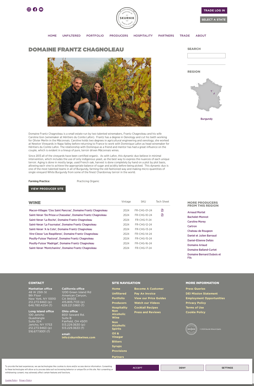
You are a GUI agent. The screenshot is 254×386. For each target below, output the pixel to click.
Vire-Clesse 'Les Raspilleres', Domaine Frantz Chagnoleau (63, 233)
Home (52, 35)
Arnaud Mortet (196, 212)
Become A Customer (149, 288)
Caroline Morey (196, 221)
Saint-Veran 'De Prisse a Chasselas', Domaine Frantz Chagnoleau (68, 215)
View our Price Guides (150, 298)
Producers (119, 35)
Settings (227, 367)
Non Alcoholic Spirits (118, 325)
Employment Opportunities (205, 298)
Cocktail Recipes (146, 307)
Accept (137, 367)
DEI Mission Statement (202, 293)
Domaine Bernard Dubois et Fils (204, 256)
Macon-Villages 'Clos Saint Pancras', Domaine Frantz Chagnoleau (68, 210)
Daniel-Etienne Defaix (200, 240)
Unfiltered (71, 35)
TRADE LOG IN (214, 10)
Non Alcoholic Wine (118, 314)
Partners (166, 35)
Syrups (117, 346)
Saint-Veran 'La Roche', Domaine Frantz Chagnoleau (60, 219)
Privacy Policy (25, 380)
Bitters (117, 341)
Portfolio (95, 35)
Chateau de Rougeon (200, 231)
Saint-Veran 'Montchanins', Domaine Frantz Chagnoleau (63, 248)
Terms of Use (195, 307)
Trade (185, 35)
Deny (182, 367)
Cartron (192, 226)
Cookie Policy (11, 380)
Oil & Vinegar (117, 335)
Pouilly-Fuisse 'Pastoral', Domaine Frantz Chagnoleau (61, 238)
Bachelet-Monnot (197, 217)
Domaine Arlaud (197, 245)
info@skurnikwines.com (78, 337)
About (201, 35)
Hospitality (143, 35)
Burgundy (207, 118)
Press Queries (195, 288)
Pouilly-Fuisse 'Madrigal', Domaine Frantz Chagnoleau (61, 243)
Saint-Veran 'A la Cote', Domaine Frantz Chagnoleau (60, 229)
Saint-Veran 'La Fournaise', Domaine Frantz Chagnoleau (62, 224)
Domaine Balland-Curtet (202, 249)
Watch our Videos (147, 303)
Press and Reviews (147, 312)
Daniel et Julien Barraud (202, 235)
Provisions (119, 351)
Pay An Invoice (145, 293)
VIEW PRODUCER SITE (47, 188)
